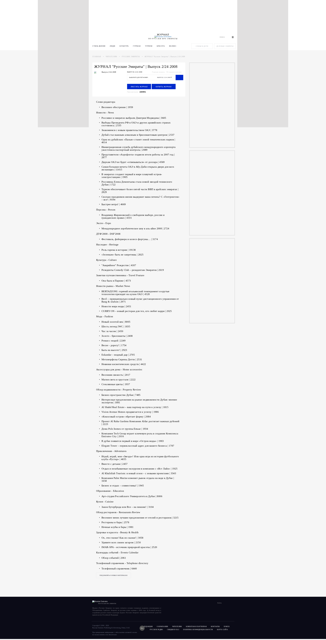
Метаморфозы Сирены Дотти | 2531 (121, 359)
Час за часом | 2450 (112, 331)
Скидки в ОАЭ (173, 629)
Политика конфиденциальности (198, 629)
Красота (161, 46)
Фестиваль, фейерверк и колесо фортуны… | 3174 (129, 239)
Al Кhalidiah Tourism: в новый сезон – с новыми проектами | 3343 (138, 473)
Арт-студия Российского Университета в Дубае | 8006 (131, 496)
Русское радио (156, 629)
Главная (96, 57)
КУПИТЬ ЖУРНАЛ (163, 87)
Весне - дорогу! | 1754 (113, 345)
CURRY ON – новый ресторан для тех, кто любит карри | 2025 (136, 311)
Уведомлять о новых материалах (113, 575)
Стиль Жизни (98, 46)
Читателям (111, 57)
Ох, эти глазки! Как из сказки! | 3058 (122, 537)
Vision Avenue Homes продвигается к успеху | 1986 (130, 411)
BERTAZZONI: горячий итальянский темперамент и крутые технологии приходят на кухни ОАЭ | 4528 (135, 293)
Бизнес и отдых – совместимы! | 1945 (122, 485)
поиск (227, 626)
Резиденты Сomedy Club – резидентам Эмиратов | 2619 (132, 270)
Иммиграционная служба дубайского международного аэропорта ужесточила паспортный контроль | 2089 (138, 148)
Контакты (215, 626)
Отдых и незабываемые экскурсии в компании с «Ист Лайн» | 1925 (139, 468)
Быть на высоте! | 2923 (114, 350)
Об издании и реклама (173, 72)
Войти (219, 603)
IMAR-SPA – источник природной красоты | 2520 (129, 547)
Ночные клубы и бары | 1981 (117, 527)
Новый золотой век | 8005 (115, 321)
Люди (112, 46)
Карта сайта (222, 629)
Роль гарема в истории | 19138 (118, 249)
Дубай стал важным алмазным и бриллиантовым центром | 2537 (137, 134)
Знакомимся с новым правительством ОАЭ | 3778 (129, 130)
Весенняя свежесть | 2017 (115, 374)
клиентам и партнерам (196, 626)
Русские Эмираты (131, 57)
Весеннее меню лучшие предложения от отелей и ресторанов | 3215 (140, 517)
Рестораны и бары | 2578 (115, 522)
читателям (177, 626)
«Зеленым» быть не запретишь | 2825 (122, 254)
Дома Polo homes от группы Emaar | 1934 (124, 428)
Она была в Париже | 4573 (116, 280)
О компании (162, 626)
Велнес (172, 46)
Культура (124, 46)
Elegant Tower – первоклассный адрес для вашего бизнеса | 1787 (137, 445)
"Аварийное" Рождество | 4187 (118, 265)
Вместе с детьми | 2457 (114, 463)
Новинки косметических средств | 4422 (123, 364)
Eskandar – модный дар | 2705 (118, 354)
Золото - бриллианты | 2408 (117, 335)
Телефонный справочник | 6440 (119, 568)
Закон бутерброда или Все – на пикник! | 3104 (127, 506)
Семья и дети (202, 46)
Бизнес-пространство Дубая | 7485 (120, 394)
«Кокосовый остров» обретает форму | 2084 (126, 416)
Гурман (137, 46)
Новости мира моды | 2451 (116, 306)
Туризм (148, 46)
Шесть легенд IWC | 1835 (115, 326)
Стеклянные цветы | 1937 (115, 384)
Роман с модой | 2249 (113, 340)
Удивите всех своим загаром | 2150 (121, 542)
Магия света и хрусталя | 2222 (118, 379)
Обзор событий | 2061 (113, 557)
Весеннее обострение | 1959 (117, 107)
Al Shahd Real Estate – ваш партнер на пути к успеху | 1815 (134, 407)
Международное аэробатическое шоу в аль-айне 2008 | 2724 (135, 228)
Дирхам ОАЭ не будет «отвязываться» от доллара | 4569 (133, 162)
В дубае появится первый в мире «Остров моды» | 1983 (132, 441)
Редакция (148, 626)
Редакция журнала (158, 72)
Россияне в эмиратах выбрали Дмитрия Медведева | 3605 (133, 117)
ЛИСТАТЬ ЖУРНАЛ (139, 87)
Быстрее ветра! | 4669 (113, 204)
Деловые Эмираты (224, 46)
